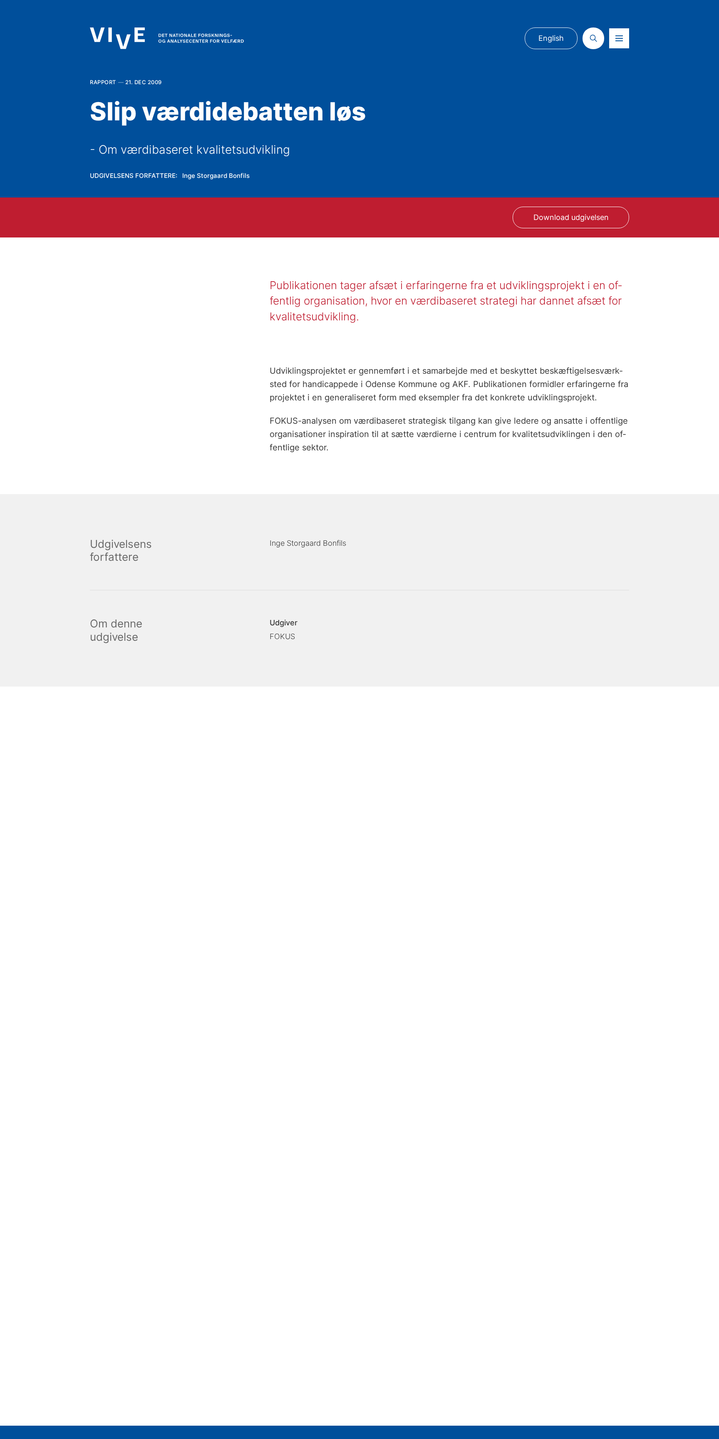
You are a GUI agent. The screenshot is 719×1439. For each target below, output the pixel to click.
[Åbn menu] (619, 38)
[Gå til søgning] (593, 38)
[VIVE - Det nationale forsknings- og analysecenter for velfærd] (167, 38)
